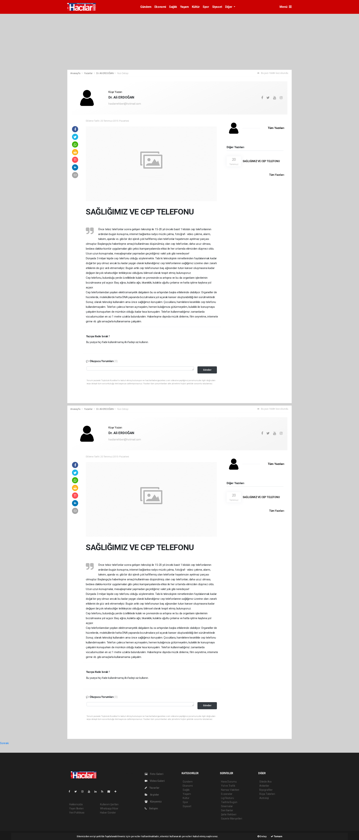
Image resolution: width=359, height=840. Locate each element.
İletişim (153, 808)
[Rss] (103, 791)
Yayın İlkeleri (76, 808)
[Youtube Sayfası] (90, 791)
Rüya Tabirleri (267, 793)
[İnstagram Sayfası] (84, 791)
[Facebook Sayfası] (71, 791)
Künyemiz (155, 801)
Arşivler (154, 794)
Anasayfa (75, 73)
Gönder (207, 369)
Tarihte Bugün (229, 802)
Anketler (264, 785)
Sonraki (4, 743)
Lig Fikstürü (227, 798)
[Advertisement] (179, 42)
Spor (206, 7)
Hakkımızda (76, 804)
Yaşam (184, 7)
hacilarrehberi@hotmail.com (124, 103)
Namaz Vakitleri (230, 789)
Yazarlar (88, 73)
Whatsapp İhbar (109, 808)
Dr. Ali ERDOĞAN (105, 73)
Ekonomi (160, 7)
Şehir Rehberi (228, 814)
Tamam (277, 836)
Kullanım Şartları (109, 804)
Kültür (196, 7)
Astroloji (264, 798)
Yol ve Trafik (228, 785)
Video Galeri (157, 780)
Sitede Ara (265, 781)
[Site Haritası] (110, 791)
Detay (263, 836)
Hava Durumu (229, 781)
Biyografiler (266, 789)
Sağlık (173, 7)
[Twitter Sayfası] (77, 791)
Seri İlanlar (227, 810)
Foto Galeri (156, 773)
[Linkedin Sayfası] (97, 791)
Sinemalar (227, 806)
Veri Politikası (76, 812)
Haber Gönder (108, 812)
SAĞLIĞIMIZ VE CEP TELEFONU (261, 161)
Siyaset (217, 7)
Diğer (229, 7)
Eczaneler (226, 793)
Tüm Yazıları (276, 128)
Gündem (145, 7)
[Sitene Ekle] (116, 791)
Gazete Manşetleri (231, 818)
